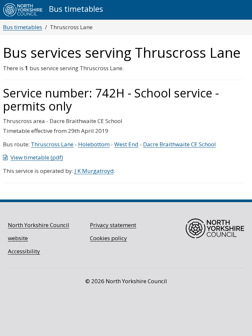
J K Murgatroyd (94, 171)
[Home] (22, 9)
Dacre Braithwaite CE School (179, 144)
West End (126, 144)
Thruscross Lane (52, 144)
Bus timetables (22, 27)
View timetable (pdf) (36, 157)
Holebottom (94, 144)
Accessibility (24, 251)
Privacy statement (113, 225)
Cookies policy (108, 238)
